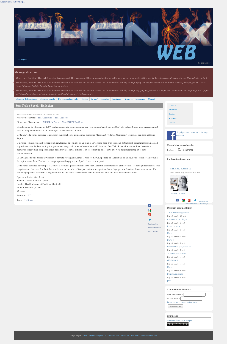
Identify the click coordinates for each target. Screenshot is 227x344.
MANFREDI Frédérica (72, 122)
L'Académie (140, 99)
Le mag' (94, 99)
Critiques (28, 199)
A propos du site (112, 335)
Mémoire (172, 122)
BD (29, 195)
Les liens (135, 335)
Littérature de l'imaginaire (26, 99)
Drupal (84, 335)
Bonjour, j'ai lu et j (175, 273)
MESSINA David (51, 122)
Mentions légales (96, 335)
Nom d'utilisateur (175, 294)
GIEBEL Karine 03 (180, 168)
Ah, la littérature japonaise (178, 212)
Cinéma (85, 99)
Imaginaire (116, 99)
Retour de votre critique (177, 219)
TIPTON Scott (61, 117)
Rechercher (172, 150)
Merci (169, 233)
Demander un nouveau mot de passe (182, 302)
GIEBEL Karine (178, 193)
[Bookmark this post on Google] (149, 211)
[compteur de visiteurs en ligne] (178, 325)
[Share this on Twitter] (149, 220)
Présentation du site (148, 335)
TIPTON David (45, 117)
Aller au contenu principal (12, 1)
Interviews (173, 109)
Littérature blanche (47, 99)
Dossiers (172, 114)
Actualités (172, 118)
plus (169, 280)
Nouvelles (105, 99)
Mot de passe (173, 298)
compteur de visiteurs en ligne (179, 320)
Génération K (172, 260)
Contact (151, 99)
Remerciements (173, 226)
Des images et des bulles (68, 99)
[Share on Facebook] (149, 206)
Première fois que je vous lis (179, 246)
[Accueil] (113, 64)
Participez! (125, 335)
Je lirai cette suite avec (176, 253)
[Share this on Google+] (149, 215)
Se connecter (204, 62)
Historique (128, 99)
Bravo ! (170, 239)
